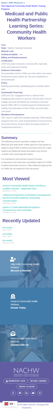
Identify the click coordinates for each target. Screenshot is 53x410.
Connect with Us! (20, 344)
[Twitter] (19, 393)
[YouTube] (33, 393)
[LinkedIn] (26, 393)
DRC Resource (16, 3)
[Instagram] (39, 393)
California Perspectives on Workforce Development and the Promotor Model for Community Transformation (26, 198)
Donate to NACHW (27, 387)
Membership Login (17, 381)
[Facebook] (13, 393)
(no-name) (7, 227)
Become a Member (38, 381)
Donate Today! (18, 307)
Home (4, 3)
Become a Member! (21, 270)
